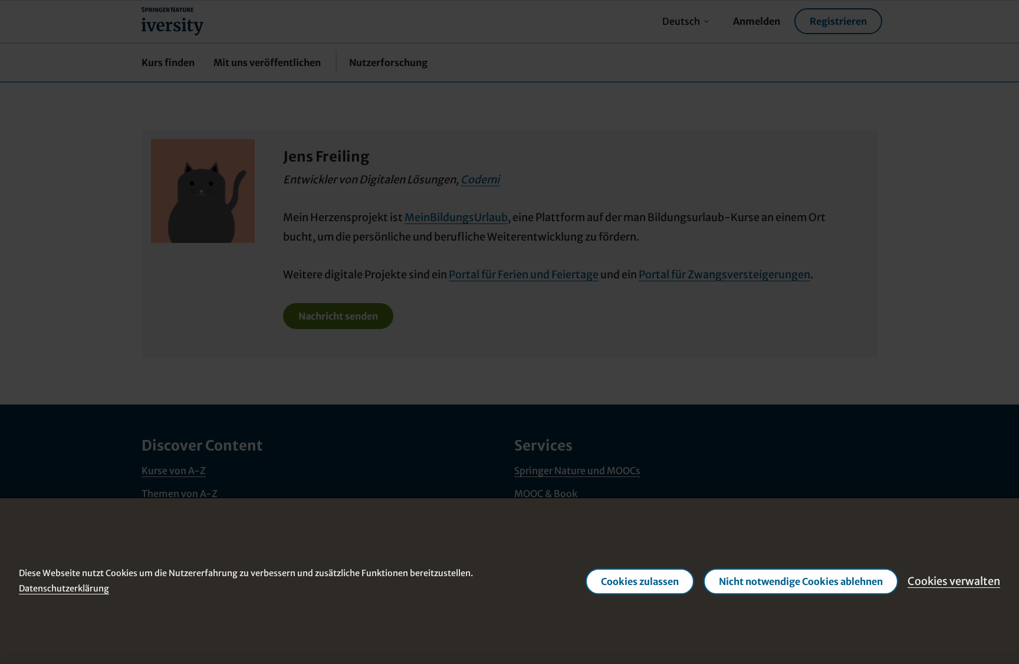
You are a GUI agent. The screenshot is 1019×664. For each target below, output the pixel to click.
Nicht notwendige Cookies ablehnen (801, 581)
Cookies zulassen (640, 581)
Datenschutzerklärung (64, 588)
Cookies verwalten (954, 580)
